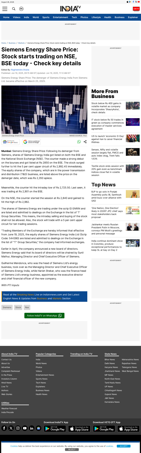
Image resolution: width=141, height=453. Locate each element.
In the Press (6, 375)
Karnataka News (112, 402)
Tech (74, 17)
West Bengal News (130, 371)
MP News (109, 375)
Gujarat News (111, 394)
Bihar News (110, 359)
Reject (71, 449)
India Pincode (7, 412)
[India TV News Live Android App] (55, 428)
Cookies (14, 446)
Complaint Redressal (10, 371)
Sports (45, 17)
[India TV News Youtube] (139, 2)
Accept (124, 446)
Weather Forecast (9, 408)
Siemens (7, 307)
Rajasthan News (129, 363)
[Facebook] (4, 428)
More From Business (104, 93)
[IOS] (127, 2)
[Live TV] (136, 9)
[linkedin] (31, 428)
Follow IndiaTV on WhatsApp (42, 315)
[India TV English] (70, 9)
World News (41, 363)
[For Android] (104, 428)
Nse (27, 307)
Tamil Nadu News (112, 382)
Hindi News (6, 382)
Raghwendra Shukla (20, 70)
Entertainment (60, 17)
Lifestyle (96, 17)
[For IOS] (128, 428)
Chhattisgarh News (113, 390)
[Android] (130, 2)
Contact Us (6, 359)
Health (107, 17)
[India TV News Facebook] (133, 2)
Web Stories (6, 394)
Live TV (4, 386)
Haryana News (111, 367)
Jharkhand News (112, 371)
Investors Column (9, 379)
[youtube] (25, 428)
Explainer (133, 17)
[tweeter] (11, 428)
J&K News (109, 398)
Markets (21, 43)
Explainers (40, 386)
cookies (109, 446)
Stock (18, 307)
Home (6, 17)
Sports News (41, 379)
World (36, 17)
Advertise (5, 367)
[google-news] (38, 428)
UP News (109, 386)
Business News (42, 390)
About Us (5, 363)
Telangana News (129, 367)
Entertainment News (45, 375)
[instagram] (18, 428)
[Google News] (10, 142)
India (26, 17)
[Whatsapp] (79, 142)
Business (119, 17)
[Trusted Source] (31, 142)
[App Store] (79, 428)
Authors (4, 390)
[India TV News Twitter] (136, 2)
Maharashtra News (130, 359)
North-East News (112, 379)
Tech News (41, 382)
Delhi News (110, 363)
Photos (84, 17)
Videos (16, 17)
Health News (41, 394)
